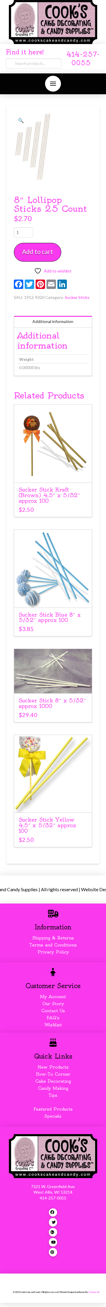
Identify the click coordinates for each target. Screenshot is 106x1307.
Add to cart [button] (52, 472)
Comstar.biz (94, 1292)
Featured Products (53, 1109)
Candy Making (53, 1088)
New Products (53, 1067)
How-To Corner (53, 1074)
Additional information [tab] (52, 321)
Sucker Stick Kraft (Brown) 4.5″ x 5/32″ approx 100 (49, 495)
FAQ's (53, 1017)
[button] (53, 84)
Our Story (53, 1003)
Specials (53, 1116)
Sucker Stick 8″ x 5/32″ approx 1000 (52, 703)
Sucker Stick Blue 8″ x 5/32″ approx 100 (50, 617)
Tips (53, 1095)
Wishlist (53, 1024)
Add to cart (37, 251)
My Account (53, 996)
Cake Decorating (53, 1081)
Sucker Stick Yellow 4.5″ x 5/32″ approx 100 (47, 825)
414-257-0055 (53, 1197)
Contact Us (53, 1010)
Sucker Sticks (77, 297)
